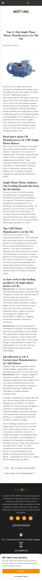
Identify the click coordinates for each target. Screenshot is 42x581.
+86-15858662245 (21, 551)
